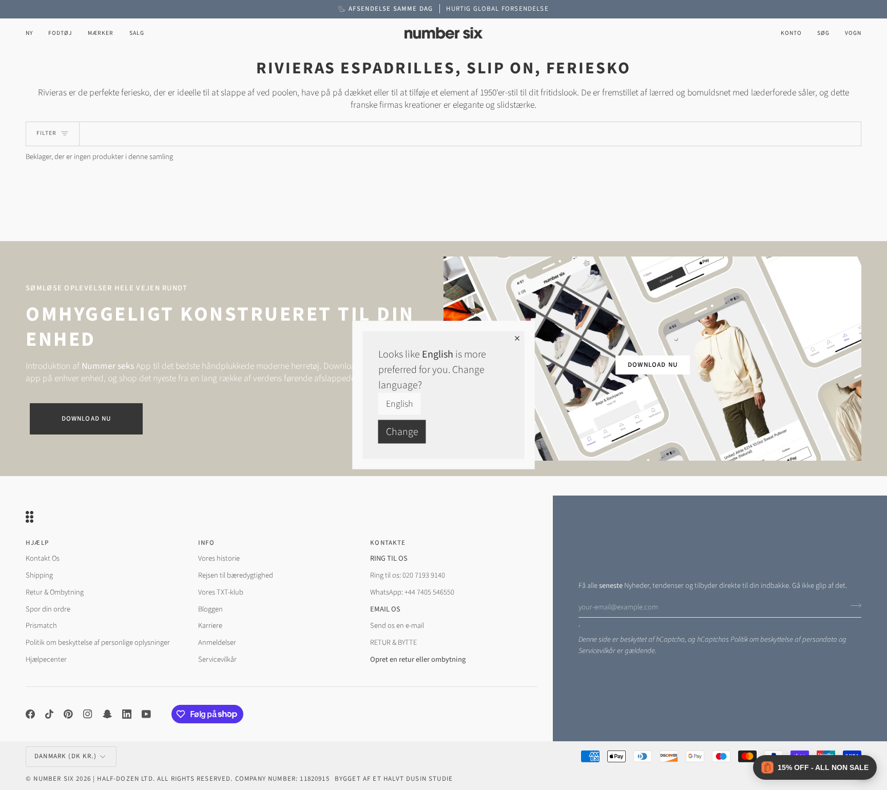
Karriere (210, 625)
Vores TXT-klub (220, 592)
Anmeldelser (217, 642)
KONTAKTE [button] (388, 542)
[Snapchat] (107, 714)
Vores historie (219, 558)
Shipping (39, 575)
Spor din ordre (48, 609)
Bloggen (210, 609)
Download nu (86, 418)
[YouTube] (146, 714)
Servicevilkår (597, 650)
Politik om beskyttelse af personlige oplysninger (98, 642)
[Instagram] (87, 714)
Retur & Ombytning (55, 592)
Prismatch (41, 625)
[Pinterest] (68, 714)
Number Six (53, 778)
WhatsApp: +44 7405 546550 (412, 592)
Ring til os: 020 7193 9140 (407, 575)
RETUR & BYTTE (393, 642)
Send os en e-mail (397, 625)
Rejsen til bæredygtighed (235, 575)
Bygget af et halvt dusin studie (394, 778)
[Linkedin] (126, 714)
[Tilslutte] (852, 606)
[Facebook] (30, 714)
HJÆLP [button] (37, 542)
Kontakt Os (43, 558)
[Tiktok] (49, 714)
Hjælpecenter (46, 659)
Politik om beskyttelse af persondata (783, 639)
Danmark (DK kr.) (65, 756)
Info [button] (206, 542)
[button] (60, 33)
